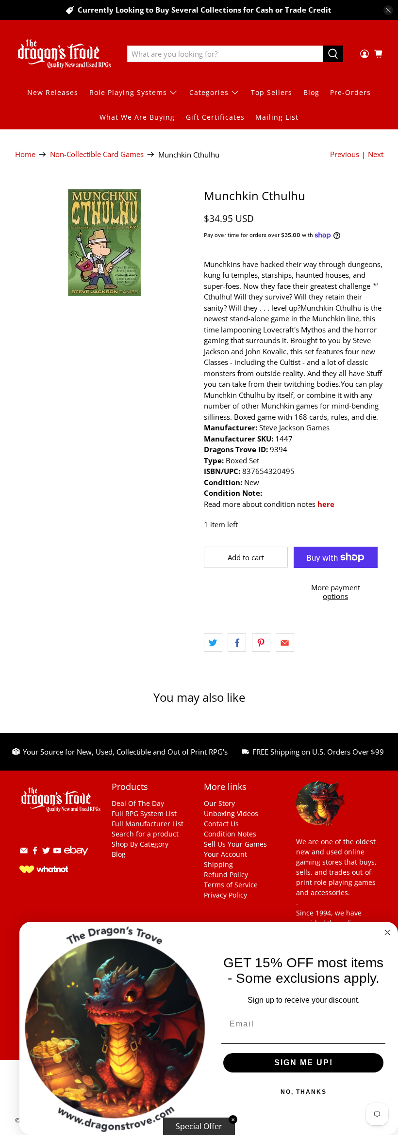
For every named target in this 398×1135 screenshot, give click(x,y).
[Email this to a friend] (285, 642)
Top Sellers (271, 92)
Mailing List (276, 117)
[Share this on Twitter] (213, 642)
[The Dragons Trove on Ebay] (76, 860)
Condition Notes (230, 833)
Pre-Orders (350, 92)
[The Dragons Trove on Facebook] (35, 852)
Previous (344, 154)
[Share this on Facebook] (237, 642)
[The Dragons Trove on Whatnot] (43, 870)
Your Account (225, 854)
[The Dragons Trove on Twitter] (46, 852)
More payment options (335, 592)
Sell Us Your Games (235, 844)
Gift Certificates (215, 117)
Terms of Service (231, 884)
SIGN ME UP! (303, 1062)
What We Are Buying (137, 117)
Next (375, 154)
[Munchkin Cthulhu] (105, 242)
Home (25, 154)
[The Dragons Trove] (64, 54)
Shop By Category (140, 844)
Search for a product (145, 833)
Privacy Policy (225, 894)
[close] (388, 10)
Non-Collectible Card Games (97, 154)
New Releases (52, 92)
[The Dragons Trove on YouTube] (57, 852)
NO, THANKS (304, 1091)
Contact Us (221, 823)
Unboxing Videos (231, 813)
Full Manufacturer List (147, 823)
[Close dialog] (387, 932)
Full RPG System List (144, 813)
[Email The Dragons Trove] (23, 852)
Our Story (219, 803)
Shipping (218, 864)
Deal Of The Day (138, 803)
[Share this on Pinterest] (261, 642)
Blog (311, 92)
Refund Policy (226, 874)
